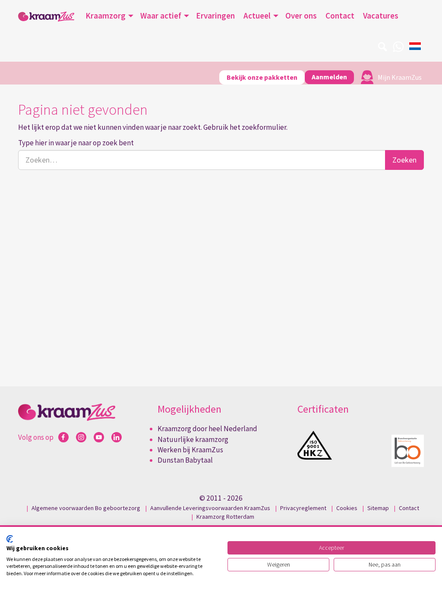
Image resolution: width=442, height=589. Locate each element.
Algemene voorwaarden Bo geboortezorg (86, 508)
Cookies (346, 508)
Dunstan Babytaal (185, 460)
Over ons (301, 15)
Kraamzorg (105, 15)
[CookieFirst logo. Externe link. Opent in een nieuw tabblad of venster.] (9, 539)
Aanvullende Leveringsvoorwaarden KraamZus (210, 508)
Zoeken (404, 160)
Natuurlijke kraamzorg (193, 439)
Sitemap (378, 508)
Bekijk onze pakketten (262, 77)
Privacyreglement (303, 508)
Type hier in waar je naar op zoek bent (76, 142)
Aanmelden (329, 76)
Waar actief (160, 15)
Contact (339, 15)
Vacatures (380, 15)
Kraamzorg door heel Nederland (207, 428)
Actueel (257, 15)
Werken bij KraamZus (190, 449)
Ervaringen (215, 15)
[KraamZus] (46, 17)
